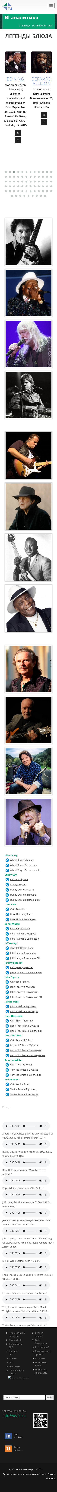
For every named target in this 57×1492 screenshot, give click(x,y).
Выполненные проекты (41, 1353)
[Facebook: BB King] (18, 140)
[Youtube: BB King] (18, 133)
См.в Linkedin (18, 1436)
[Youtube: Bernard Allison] (44, 115)
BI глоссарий (42, 1347)
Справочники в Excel (15, 1372)
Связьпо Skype (18, 1448)
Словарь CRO (12, 1353)
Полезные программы (40, 1371)
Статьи (12, 1358)
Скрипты (40, 1358)
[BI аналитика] (17, 6)
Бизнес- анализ (38, 1334)
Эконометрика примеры (15, 1334)
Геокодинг (14, 1366)
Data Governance (40, 1342)
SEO (10, 1362)
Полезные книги (39, 1364)
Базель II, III (15, 1340)
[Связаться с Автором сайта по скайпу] (8, 1449)
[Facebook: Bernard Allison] (44, 122)
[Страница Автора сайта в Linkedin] (8, 1436)
